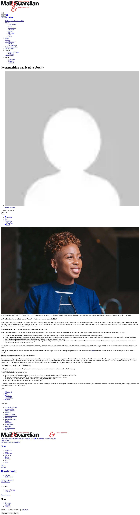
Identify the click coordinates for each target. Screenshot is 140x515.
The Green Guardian (7, 480)
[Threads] (6, 17)
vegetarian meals (10, 428)
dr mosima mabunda (11, 416)
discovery (7, 412)
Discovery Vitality (10, 207)
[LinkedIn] (4, 17)
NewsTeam (25, 510)
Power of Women (10, 490)
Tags (2, 440)
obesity (7, 421)
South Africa (8, 450)
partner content (9, 424)
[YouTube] (12, 17)
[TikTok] (7, 17)
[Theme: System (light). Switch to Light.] (3, 15)
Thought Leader (9, 471)
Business (3, 467)
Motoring (7, 459)
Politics (3, 465)
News (3, 446)
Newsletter (8, 503)
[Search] (7, 15)
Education (8, 455)
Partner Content (5, 495)
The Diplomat (9, 477)
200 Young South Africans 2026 (10, 442)
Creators (6, 440)
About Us (7, 506)
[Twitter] (9, 17)
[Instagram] (3, 17)
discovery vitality (10, 414)
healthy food (8, 417)
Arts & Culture (5, 482)
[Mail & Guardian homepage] (70, 6)
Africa (6, 452)
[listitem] (4, 438)
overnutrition (8, 423)
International (8, 453)
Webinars (7, 492)
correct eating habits (11, 407)
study (93, 350)
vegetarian (8, 426)
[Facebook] (1, 17)
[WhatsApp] (10, 17)
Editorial (7, 475)
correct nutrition (9, 409)
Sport (6, 462)
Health (7, 457)
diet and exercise (10, 411)
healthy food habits (10, 419)
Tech (6, 460)
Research (7, 505)
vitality (7, 429)
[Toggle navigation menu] (2, 13)
